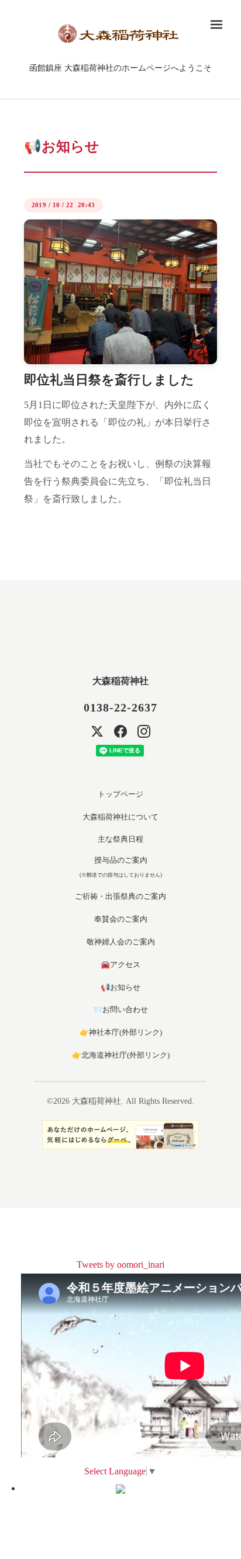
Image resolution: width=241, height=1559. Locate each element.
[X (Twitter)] (97, 731)
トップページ (120, 794)
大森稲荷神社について (120, 816)
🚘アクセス (120, 964)
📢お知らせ (120, 987)
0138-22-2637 (120, 707)
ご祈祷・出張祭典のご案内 (120, 896)
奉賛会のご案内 (120, 919)
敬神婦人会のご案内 (121, 941)
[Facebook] (120, 731)
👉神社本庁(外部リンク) (121, 1032)
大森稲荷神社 (120, 681)
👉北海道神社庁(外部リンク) (121, 1055)
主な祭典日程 (120, 839)
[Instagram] (143, 731)
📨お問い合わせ (120, 1009)
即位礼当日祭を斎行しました (109, 379)
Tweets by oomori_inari (120, 1264)
